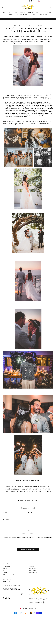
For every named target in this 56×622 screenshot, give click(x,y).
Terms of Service (45, 537)
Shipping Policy (33, 568)
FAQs (17, 14)
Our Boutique (25, 12)
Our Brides (37, 12)
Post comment (28, 533)
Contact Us (25, 14)
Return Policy (32, 566)
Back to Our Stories (29, 549)
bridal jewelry (27, 25)
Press (11, 14)
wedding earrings (12, 123)
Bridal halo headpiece (19, 25)
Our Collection (10, 12)
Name (5, 512)
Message (6, 519)
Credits (4, 577)
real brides (33, 25)
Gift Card (5, 568)
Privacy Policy (34, 537)
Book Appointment (39, 14)
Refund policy (6, 581)
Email (30, 512)
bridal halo (6, 121)
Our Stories (48, 12)
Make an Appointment (8, 574)
